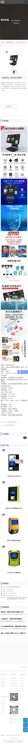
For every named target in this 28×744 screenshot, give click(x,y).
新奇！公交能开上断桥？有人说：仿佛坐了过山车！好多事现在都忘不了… (14, 633)
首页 (3, 42)
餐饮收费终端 (10, 42)
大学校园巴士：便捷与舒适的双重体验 (11, 618)
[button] (25, 2)
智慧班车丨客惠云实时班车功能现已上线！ (12, 612)
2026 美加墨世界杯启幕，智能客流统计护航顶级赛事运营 (14, 626)
